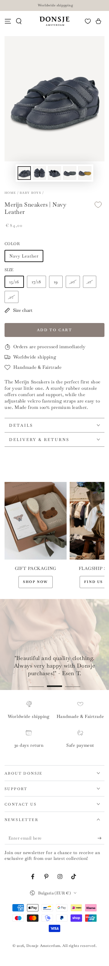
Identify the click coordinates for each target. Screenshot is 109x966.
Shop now (35, 582)
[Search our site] (19, 21)
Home (10, 193)
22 (11, 297)
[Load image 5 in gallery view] (84, 173)
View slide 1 (36, 683)
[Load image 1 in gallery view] (24, 173)
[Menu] (8, 21)
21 (89, 281)
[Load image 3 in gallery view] (54, 173)
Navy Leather (23, 256)
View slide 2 (54, 683)
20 (73, 281)
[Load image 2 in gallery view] (39, 173)
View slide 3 (72, 683)
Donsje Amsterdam (43, 945)
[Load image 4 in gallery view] (69, 173)
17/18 (36, 281)
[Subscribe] (100, 838)
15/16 (14, 281)
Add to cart (54, 330)
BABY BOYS (30, 193)
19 (56, 281)
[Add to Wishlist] (98, 205)
